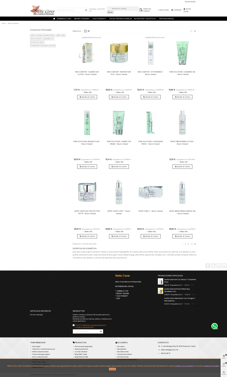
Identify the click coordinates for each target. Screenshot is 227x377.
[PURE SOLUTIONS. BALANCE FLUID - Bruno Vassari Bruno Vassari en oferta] (87, 122)
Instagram (224, 265)
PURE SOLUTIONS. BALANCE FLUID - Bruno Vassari (87, 142)
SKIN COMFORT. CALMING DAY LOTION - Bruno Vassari (87, 73)
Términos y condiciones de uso (43, 349)
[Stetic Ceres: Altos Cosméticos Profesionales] (43, 10)
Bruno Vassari (81, 18)
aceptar (112, 369)
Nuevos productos (81, 349)
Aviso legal (36, 346)
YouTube (218, 265)
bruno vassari (36, 39)
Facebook (207, 265)
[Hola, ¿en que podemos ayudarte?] (214, 326)
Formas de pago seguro (41, 354)
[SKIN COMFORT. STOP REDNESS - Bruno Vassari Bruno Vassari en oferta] (150, 53)
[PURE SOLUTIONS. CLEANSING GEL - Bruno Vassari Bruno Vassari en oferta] (182, 53)
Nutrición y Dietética (145, 18)
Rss (213, 265)
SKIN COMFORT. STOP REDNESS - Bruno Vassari (151, 73)
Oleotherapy (99, 18)
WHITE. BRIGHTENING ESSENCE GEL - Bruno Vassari (182, 212)
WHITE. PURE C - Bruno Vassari (151, 211)
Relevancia (77, 31)
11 (191, 244)
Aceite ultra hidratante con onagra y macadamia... (179, 299)
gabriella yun (48, 39)
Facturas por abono (124, 354)
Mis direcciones (123, 352)
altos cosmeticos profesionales (42, 35)
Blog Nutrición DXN (81, 357)
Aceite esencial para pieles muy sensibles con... (177, 290)
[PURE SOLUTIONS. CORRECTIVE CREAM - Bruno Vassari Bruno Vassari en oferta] (119, 122)
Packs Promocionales (120, 18)
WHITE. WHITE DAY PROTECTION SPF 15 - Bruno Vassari (87, 212)
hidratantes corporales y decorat (43, 46)
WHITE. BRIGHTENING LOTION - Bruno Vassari (182, 142)
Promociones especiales (170, 275)
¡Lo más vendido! (81, 352)
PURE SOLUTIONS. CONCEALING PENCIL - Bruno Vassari (150, 142)
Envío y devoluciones (40, 357)
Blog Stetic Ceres (81, 354)
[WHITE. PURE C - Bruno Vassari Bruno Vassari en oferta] (150, 192)
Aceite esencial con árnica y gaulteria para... (180, 280)
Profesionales (166, 18)
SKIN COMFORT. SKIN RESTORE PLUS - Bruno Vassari (119, 73)
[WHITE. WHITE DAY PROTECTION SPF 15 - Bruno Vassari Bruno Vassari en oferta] (87, 192)
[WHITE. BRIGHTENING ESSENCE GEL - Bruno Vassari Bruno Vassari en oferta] (182, 192)
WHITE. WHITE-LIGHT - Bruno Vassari (118, 212)
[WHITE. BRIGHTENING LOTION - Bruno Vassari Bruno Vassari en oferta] (182, 122)
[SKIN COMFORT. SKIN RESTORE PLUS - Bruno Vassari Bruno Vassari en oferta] (119, 53)
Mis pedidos (121, 349)
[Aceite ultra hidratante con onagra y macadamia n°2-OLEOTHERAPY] (160, 298)
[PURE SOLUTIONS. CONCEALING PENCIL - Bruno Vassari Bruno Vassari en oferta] (150, 122)
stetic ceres (61, 35)
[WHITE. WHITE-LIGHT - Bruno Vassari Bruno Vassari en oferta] (119, 192)
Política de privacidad (40, 352)
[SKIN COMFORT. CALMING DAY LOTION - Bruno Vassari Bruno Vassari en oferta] (87, 53)
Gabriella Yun (64, 18)
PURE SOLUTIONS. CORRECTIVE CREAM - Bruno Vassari (119, 142)
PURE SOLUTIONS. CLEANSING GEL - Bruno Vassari (182, 73)
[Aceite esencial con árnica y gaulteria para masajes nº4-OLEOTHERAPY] (160, 281)
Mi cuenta (120, 346)
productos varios (37, 42)
